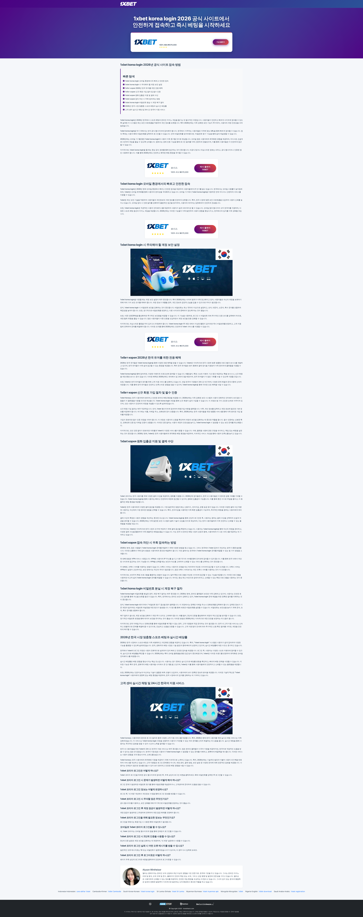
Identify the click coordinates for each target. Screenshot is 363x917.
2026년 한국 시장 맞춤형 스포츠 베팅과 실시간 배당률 (146, 106)
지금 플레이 (221, 42)
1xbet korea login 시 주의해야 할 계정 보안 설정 (143, 85)
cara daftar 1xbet (83, 891)
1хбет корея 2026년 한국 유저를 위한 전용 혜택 (144, 88)
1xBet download (265, 891)
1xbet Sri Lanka (178, 891)
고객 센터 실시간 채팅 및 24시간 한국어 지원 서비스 (145, 110)
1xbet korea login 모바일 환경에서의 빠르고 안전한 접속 (146, 81)
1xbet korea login (147, 891)
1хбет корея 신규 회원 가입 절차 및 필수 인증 (143, 92)
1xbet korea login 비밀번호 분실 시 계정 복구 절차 (144, 102)
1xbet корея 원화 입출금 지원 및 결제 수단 (141, 95)
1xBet (241, 891)
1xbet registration (298, 891)
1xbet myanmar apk (211, 891)
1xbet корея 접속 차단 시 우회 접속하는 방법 (142, 99)
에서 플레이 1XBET (205, 168)
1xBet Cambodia (114, 891)
